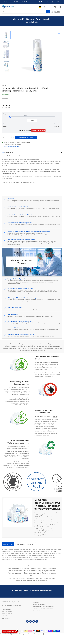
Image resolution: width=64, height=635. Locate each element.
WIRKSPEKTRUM (19, 544)
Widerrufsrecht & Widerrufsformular (43, 606)
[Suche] (48, 11)
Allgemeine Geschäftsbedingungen (43, 609)
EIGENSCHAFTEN (8, 544)
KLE (40, 628)
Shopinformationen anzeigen (12, 146)
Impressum (36, 602)
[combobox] (26, 11)
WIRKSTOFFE (30, 544)
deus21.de (29, 628)
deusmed (4, 85)
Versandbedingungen (39, 611)
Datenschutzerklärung (39, 604)
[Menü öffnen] (60, 7)
